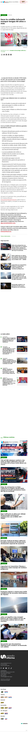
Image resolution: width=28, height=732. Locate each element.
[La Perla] (6, 719)
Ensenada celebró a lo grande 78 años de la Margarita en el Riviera (18, 286)
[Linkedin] (8, 55)
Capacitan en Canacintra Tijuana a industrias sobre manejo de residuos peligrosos (19, 266)
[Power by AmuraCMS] (24, 723)
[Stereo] (2, 708)
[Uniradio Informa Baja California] (10, 2)
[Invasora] (2, 692)
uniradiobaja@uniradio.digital (6, 676)
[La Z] (10, 708)
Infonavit (14, 236)
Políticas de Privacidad (5, 680)
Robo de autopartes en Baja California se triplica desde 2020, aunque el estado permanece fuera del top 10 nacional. (19, 248)
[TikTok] (11, 668)
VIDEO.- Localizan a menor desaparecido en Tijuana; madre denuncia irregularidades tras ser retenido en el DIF (9, 361)
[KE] (2, 719)
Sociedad (3, 51)
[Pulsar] (6, 692)
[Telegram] (11, 55)
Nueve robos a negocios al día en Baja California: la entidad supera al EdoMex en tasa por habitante (9, 340)
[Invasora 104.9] (2, 702)
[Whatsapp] (2, 55)
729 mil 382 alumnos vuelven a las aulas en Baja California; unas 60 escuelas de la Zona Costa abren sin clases (13, 462)
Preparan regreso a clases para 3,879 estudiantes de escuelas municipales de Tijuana (14, 593)
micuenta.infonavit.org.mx (8, 199)
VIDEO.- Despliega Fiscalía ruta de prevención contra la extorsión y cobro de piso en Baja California (9, 371)
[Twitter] (4, 55)
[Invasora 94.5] (2, 697)
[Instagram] (8, 668)
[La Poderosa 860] (6, 697)
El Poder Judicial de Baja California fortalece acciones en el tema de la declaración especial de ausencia (13, 542)
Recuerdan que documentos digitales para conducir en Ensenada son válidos (14, 645)
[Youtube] (6, 668)
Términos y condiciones (5, 679)
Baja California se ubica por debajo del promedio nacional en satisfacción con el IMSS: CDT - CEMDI (19, 257)
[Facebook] (6, 55)
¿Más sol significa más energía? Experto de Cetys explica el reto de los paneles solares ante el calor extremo (19, 277)
